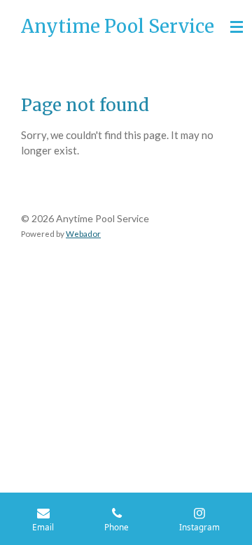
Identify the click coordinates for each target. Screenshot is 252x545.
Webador (83, 233)
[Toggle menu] (236, 26)
